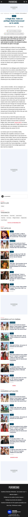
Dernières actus (6, 13)
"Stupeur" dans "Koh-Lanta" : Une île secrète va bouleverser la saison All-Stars (18, 337)
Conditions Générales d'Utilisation (8, 491)
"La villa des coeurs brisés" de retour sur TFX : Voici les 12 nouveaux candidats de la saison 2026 (18, 379)
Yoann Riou (3, 217)
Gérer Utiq (9, 505)
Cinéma (2, 206)
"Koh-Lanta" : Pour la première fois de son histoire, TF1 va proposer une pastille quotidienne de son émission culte (18, 265)
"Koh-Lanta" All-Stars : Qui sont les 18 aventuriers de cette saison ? (18, 346)
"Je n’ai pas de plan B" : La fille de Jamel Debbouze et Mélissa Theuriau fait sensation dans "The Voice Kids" (18, 235)
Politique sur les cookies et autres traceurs (13, 497)
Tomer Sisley (12, 215)
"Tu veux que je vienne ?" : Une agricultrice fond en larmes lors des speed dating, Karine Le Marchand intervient (18, 369)
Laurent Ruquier (4, 220)
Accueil (2, 13)
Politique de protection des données (13, 500)
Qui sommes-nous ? (21, 491)
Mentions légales (13, 494)
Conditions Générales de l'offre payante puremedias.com (13, 502)
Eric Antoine (9, 217)
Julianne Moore (18, 122)
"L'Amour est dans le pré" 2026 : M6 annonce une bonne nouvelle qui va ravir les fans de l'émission (17, 255)
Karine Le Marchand (4, 215)
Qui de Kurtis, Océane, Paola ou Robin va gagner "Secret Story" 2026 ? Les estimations (18, 288)
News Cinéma (12, 13)
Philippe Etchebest (16, 217)
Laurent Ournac (19, 215)
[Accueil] (13, 2)
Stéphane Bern (24, 217)
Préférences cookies (16, 505)
